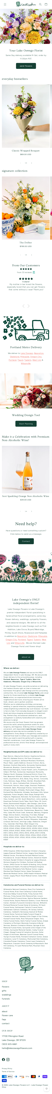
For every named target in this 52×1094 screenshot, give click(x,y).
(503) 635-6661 (9, 1044)
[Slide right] (31, 163)
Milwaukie (24, 357)
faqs (4, 1019)
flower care (7, 1015)
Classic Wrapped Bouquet (26, 150)
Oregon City (36, 357)
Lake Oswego (27, 353)
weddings (6, 995)
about (4, 1011)
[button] (5, 4)
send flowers (26, 66)
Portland (13, 360)
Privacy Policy (7, 1068)
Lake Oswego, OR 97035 (14, 1040)
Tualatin (27, 360)
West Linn (36, 360)
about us (26, 657)
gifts (4, 991)
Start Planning (26, 424)
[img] (26, 269)
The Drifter (26, 242)
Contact (26, 541)
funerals (6, 999)
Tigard (20, 360)
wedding (7, 706)
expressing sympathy (35, 706)
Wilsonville (26, 363)
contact (5, 1023)
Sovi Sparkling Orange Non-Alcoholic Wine (25, 496)
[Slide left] (20, 163)
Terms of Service (8, 1071)
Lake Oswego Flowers (14, 686)
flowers (5, 987)
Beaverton (39, 353)
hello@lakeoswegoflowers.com (17, 1048)
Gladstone (14, 357)
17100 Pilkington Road (12, 1036)
